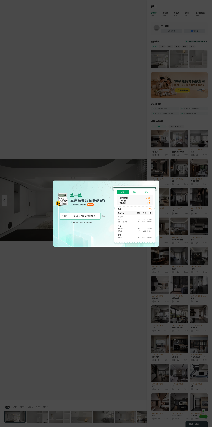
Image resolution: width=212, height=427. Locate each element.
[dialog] (106, 214)
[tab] (123, 192)
